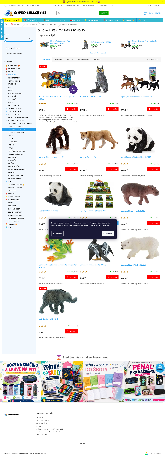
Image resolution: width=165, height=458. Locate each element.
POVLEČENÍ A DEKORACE (16, 218)
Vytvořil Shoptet (155, 453)
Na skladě (13, 48)
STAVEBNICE (12, 84)
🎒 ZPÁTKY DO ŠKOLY (13, 69)
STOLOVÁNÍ (12, 96)
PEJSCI (11, 145)
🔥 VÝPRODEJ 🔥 (11, 224)
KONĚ (11, 136)
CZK (148, 5)
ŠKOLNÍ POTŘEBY (14, 78)
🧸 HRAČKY (9, 72)
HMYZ (11, 139)
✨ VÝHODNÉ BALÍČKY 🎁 (16, 185)
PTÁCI (11, 148)
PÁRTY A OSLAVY (13, 114)
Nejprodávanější (83, 59)
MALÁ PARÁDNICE (13, 105)
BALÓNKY (11, 163)
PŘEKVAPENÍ (12, 157)
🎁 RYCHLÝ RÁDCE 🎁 (13, 66)
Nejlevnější (58, 59)
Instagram (82, 443)
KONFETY (11, 172)
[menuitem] (12, 20)
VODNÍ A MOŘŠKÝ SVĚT (16, 154)
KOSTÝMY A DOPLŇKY (15, 111)
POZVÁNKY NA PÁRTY (15, 178)
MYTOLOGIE (13, 142)
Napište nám (58, 6)
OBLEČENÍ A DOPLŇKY (15, 108)
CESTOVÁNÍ (12, 99)
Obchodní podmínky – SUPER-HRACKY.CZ (49, 429)
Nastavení (57, 233)
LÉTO (9, 181)
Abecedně (96, 59)
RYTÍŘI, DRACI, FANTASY (17, 151)
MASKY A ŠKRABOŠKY (15, 175)
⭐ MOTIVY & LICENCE (13, 197)
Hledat (104, 13)
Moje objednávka (89, 6)
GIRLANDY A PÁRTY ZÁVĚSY (17, 169)
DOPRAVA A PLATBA (72, 6)
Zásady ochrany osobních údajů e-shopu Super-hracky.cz (49, 433)
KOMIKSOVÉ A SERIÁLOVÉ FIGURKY (20, 124)
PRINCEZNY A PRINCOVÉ (17, 127)
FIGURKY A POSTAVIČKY (16, 121)
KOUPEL (10, 102)
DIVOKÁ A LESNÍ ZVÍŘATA (17, 130)
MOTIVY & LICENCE (14, 81)
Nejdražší (70, 59)
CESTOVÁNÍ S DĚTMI (14, 209)
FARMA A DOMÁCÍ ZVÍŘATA (17, 133)
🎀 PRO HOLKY (11, 75)
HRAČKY (10, 90)
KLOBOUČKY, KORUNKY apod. (18, 117)
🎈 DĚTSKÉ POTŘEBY (13, 200)
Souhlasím (107, 233)
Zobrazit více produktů (98, 53)
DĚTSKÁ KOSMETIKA (15, 215)
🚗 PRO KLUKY (10, 194)
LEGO (9, 87)
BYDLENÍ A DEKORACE (15, 93)
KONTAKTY (103, 6)
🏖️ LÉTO (8, 227)
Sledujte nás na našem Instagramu (86, 357)
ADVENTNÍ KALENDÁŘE (15, 188)
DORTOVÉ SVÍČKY (14, 166)
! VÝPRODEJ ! (12, 191)
